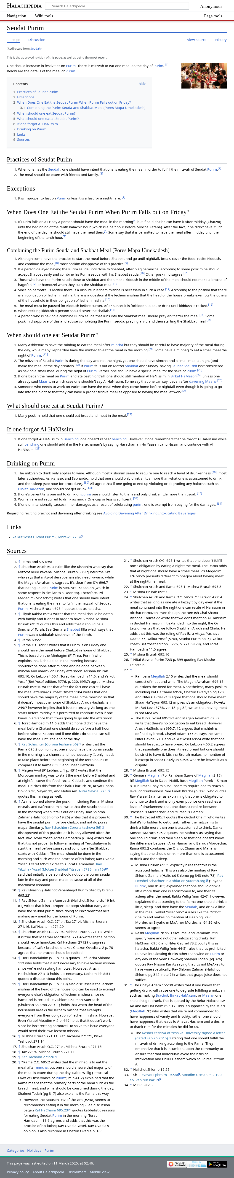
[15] (107, 299)
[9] (126, 263)
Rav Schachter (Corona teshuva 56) (49, 744)
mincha (117, 344)
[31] (90, 487)
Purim (71, 65)
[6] (105, 231)
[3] (101, 173)
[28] (37, 448)
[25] (219, 380)
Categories (15, 1150)
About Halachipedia (48, 1172)
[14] (167, 289)
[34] (219, 503)
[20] (151, 349)
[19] (209, 320)
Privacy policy (18, 1172)
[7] (64, 236)
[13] (115, 283)
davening (196, 381)
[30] (86, 482)
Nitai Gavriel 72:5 (93, 791)
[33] (135, 498)
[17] (112, 310)
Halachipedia (24, 5)
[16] (210, 304)
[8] (57, 263)
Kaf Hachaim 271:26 (37, 1056)
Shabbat (131, 365)
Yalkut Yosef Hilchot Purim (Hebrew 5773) (46, 537)
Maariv (44, 381)
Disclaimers (77, 1172)
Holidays (34, 1150)
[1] (166, 64)
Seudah (35, 48)
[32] (199, 493)
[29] (214, 472)
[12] (34, 283)
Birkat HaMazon (183, 376)
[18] (202, 315)
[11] (186, 273)
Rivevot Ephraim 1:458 (159, 1074)
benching (119, 439)
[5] (134, 221)
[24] (199, 375)
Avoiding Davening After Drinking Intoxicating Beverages (149, 513)
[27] (129, 414)
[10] (142, 273)
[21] (45, 354)
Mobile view (99, 1172)
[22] (77, 364)
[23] (199, 370)
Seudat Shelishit (184, 365)
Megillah (158, 676)
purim (86, 494)
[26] (184, 391)
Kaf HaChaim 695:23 (51, 1110)
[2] (219, 168)
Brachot (162, 995)
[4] (123, 197)
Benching (71, 439)
